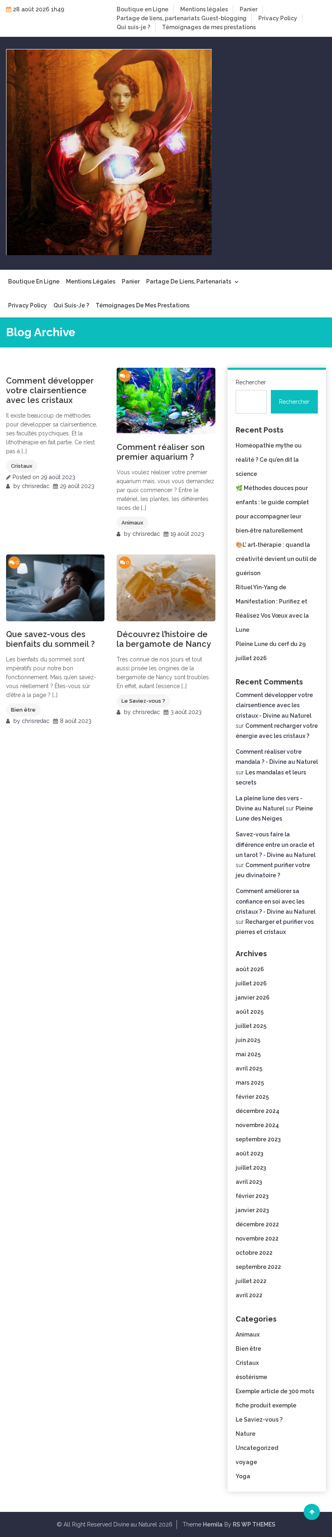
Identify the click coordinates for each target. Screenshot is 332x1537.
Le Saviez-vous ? (143, 701)
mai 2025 (248, 1054)
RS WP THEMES (254, 1524)
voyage (246, 1462)
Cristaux (21, 466)
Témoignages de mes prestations (209, 27)
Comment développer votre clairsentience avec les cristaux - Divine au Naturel (274, 705)
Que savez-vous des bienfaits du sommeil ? (50, 639)
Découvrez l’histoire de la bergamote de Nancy (164, 639)
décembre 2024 (257, 1111)
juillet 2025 (251, 1026)
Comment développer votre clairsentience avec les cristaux (50, 390)
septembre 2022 (258, 1267)
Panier (249, 9)
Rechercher (251, 382)
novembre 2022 (257, 1238)
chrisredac (35, 486)
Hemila (213, 1524)
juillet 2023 (251, 1167)
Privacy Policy (277, 18)
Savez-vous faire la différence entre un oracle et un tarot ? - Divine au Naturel (275, 844)
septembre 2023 (258, 1139)
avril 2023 (249, 1182)
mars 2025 (250, 1082)
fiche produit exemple (266, 1405)
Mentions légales (204, 9)
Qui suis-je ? (133, 27)
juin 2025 (248, 1040)
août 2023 (249, 1153)
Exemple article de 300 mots (275, 1391)
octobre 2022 (254, 1252)
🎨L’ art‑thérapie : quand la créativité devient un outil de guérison (276, 558)
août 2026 (250, 969)
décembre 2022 (257, 1224)
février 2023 (252, 1196)
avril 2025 (249, 1068)
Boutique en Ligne (142, 9)
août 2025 (250, 1011)
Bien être (23, 710)
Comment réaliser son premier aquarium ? (161, 452)
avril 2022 (249, 1295)
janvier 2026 (253, 997)
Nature (245, 1433)
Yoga (243, 1476)
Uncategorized (257, 1448)
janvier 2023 (252, 1210)
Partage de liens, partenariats (158, 18)
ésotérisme (251, 1377)
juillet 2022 (251, 1281)
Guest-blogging (224, 18)
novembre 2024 (257, 1125)
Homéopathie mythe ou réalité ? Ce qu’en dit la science (269, 459)
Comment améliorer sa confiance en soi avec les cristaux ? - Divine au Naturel (275, 901)
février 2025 (252, 1097)
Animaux (132, 523)
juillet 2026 (251, 983)
